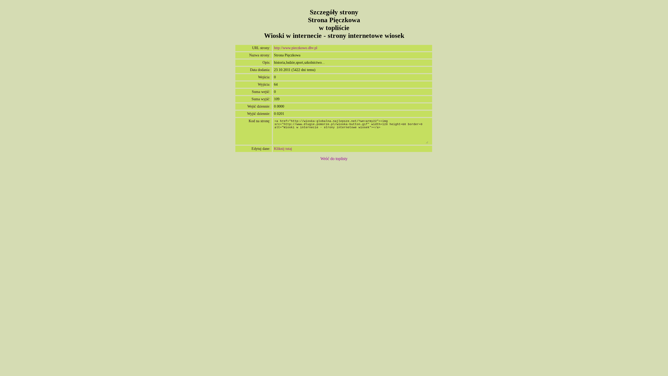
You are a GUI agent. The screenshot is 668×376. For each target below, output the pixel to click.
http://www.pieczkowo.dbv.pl (295, 48)
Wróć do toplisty (334, 158)
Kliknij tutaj (283, 149)
